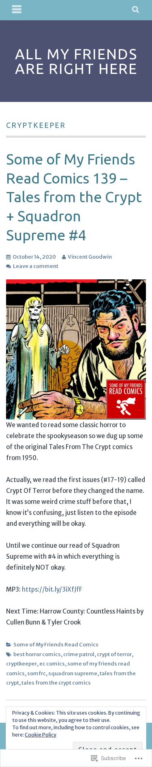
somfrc (36, 673)
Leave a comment (35, 266)
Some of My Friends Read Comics (55, 644)
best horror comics (37, 654)
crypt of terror (114, 654)
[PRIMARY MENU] (17, 10)
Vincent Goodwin (90, 256)
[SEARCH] (136, 10)
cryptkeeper (21, 663)
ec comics (52, 663)
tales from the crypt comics (56, 682)
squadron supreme (72, 673)
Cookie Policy (40, 735)
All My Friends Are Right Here (76, 61)
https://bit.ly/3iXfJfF (52, 589)
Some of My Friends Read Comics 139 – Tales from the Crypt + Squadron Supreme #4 (74, 197)
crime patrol (78, 654)
